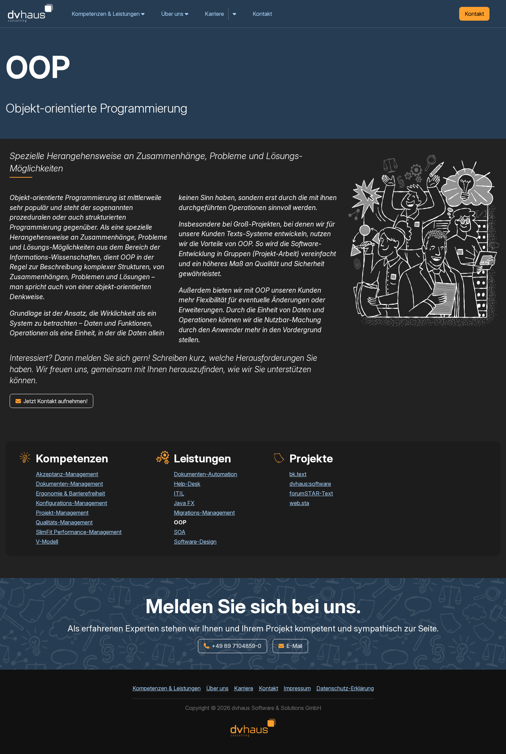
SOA (180, 531)
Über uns (173, 13)
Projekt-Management (62, 512)
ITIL (179, 493)
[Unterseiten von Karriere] (235, 14)
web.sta (299, 503)
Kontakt (262, 13)
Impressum (297, 688)
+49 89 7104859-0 (235, 645)
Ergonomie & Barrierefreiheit (70, 493)
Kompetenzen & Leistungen (106, 13)
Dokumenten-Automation (205, 474)
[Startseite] (30, 22)
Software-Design (195, 541)
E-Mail (293, 645)
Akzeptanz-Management (67, 474)
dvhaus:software (310, 483)
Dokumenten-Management (69, 483)
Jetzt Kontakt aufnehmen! (54, 401)
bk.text (297, 474)
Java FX (184, 503)
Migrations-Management (204, 512)
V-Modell (47, 541)
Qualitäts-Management (64, 522)
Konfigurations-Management (71, 503)
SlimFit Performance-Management (79, 531)
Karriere (214, 13)
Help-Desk (187, 483)
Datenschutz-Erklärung (345, 688)
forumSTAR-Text (311, 493)
